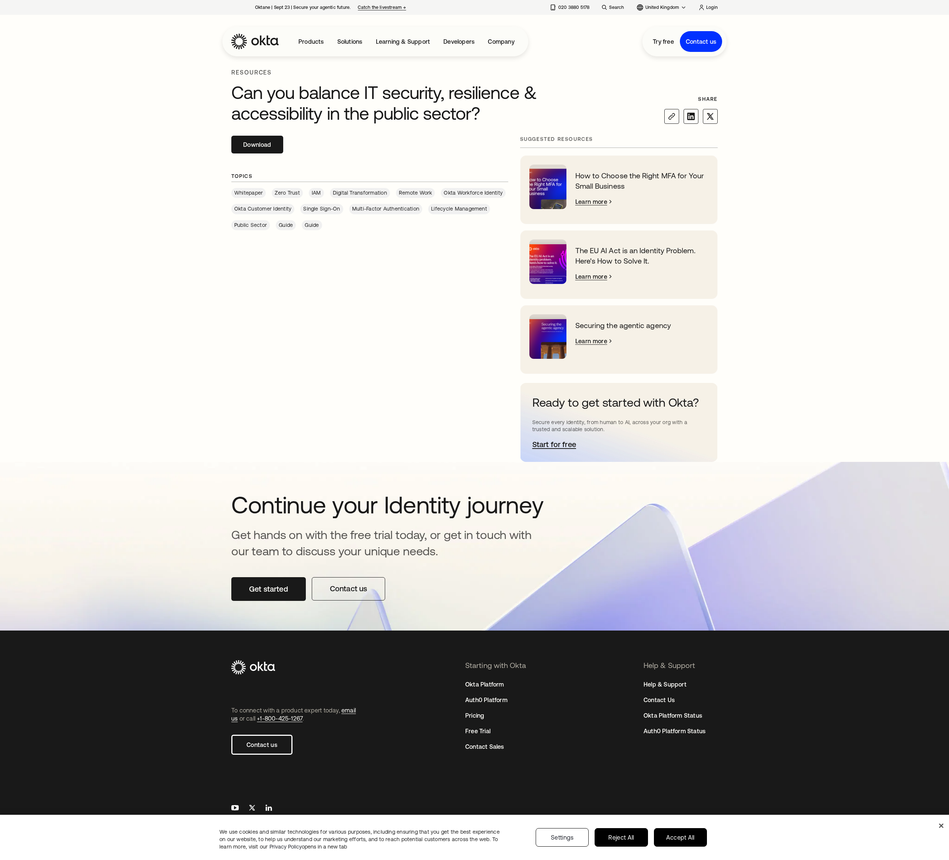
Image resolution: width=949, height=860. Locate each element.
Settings (562, 837)
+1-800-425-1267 (279, 718)
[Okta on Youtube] (235, 808)
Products (311, 41)
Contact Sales (484, 746)
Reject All (621, 837)
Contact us (701, 41)
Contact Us (659, 700)
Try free (663, 41)
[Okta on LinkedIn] (268, 808)
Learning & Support (403, 41)
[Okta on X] (252, 808)
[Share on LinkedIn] (691, 116)
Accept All (680, 837)
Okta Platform (484, 684)
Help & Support (665, 684)
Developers (458, 41)
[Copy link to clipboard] (671, 116)
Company (501, 41)
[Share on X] (710, 116)
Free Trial (477, 731)
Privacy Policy (308, 847)
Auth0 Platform (486, 700)
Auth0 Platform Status (674, 731)
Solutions (350, 41)
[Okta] (255, 41)
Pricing (474, 715)
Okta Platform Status (673, 715)
